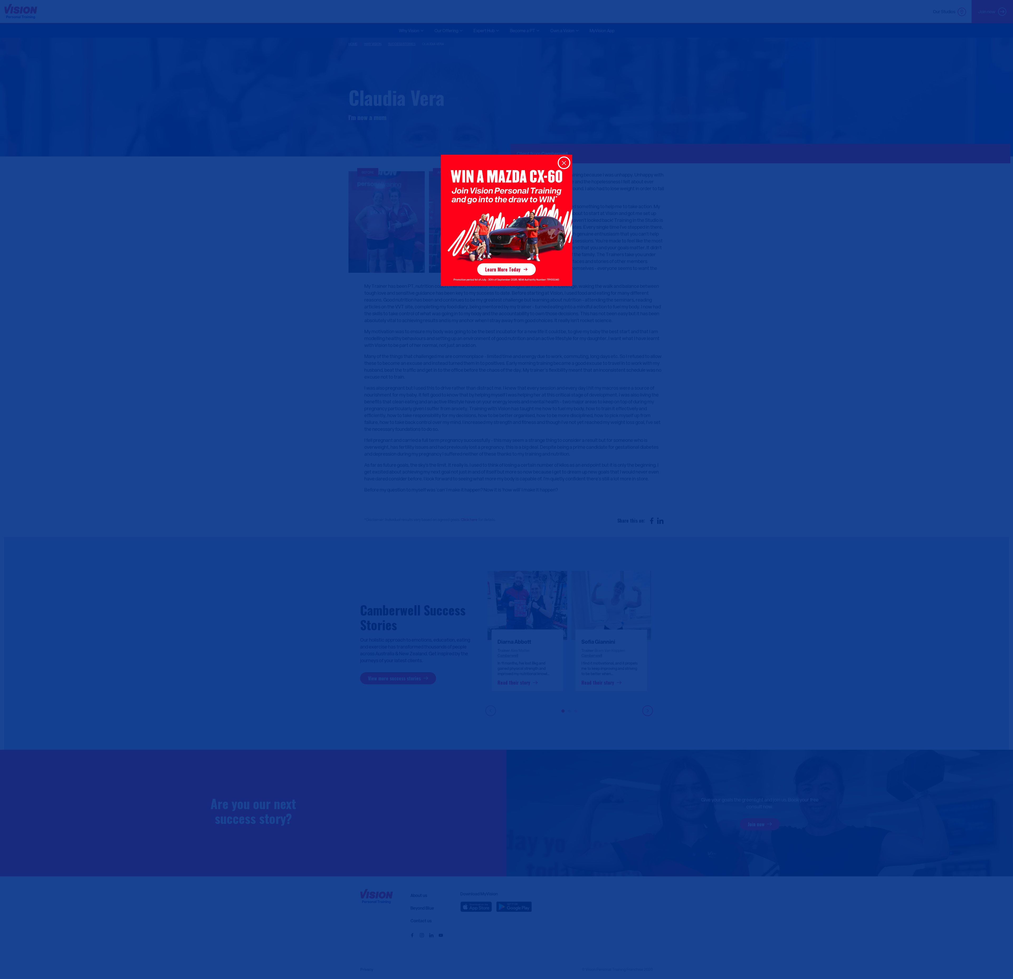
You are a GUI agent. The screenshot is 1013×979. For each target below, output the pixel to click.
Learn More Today (502, 269)
